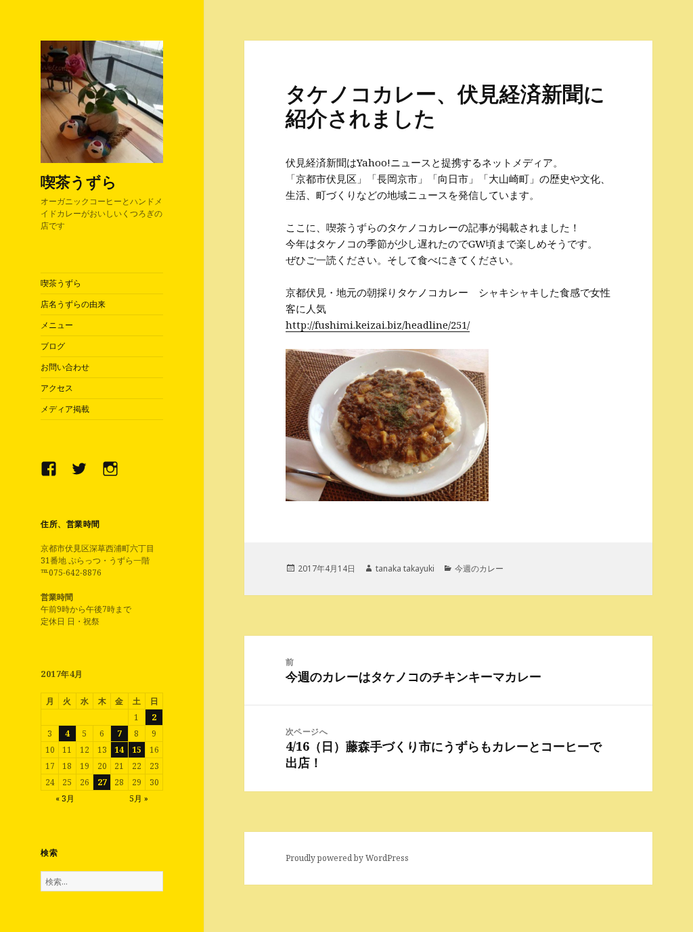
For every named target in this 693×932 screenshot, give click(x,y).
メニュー (57, 325)
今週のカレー (479, 568)
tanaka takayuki (405, 568)
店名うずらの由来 (73, 304)
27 (102, 782)
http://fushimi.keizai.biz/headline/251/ (378, 324)
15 (136, 749)
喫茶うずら (79, 181)
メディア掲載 (65, 409)
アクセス (57, 388)
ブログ (53, 346)
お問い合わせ (65, 367)
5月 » (138, 798)
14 (119, 749)
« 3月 (64, 798)
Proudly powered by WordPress (347, 858)
